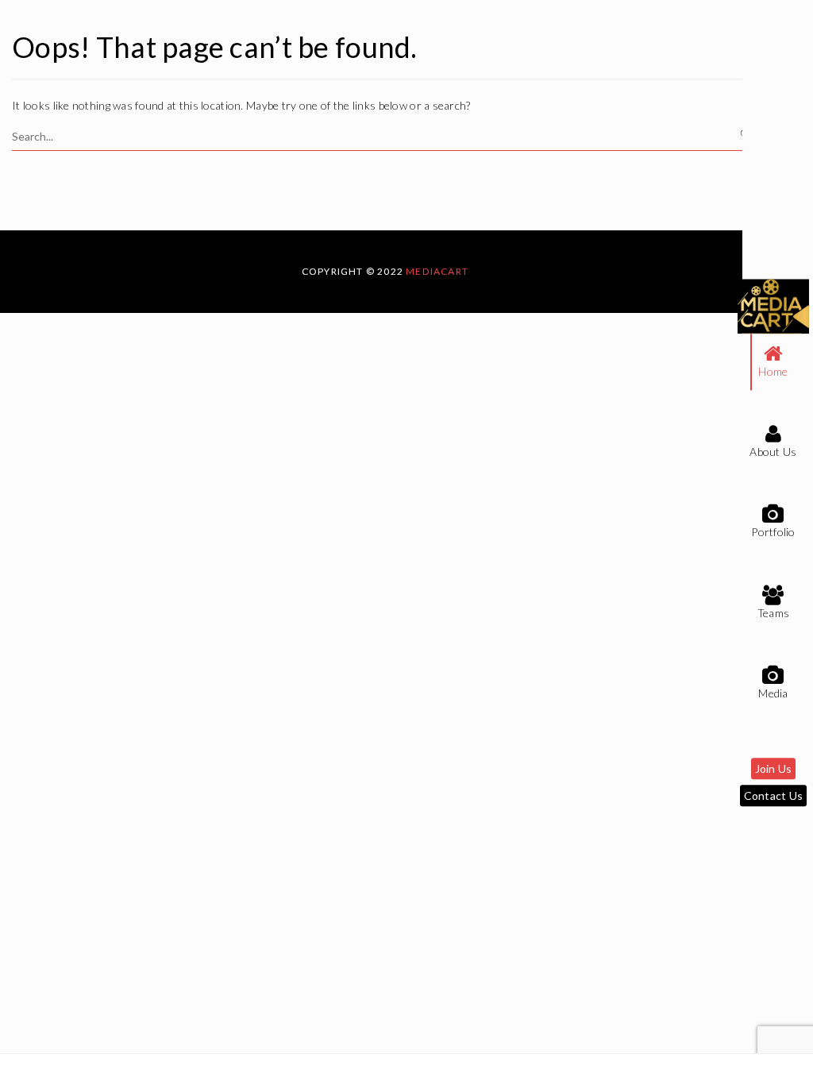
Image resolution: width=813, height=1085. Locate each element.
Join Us (773, 769)
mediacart (437, 271)
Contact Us (773, 796)
